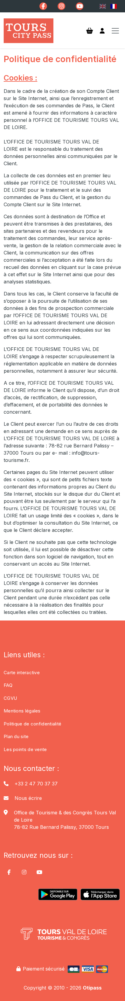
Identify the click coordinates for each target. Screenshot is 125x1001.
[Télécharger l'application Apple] (100, 897)
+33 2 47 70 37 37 (36, 784)
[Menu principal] (115, 31)
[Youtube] (79, 6)
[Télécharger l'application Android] (58, 897)
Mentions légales (22, 711)
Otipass (92, 988)
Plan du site (16, 736)
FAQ (8, 685)
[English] (102, 6)
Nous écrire (28, 798)
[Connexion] (102, 31)
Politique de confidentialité (32, 724)
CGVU (10, 698)
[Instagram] (61, 6)
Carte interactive (22, 672)
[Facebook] (43, 6)
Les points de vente (25, 749)
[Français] (113, 6)
